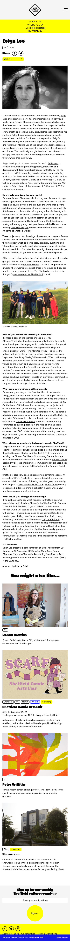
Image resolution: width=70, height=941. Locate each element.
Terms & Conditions (47, 933)
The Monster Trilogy (37, 351)
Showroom (11, 854)
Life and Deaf (44, 221)
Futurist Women (31, 264)
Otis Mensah (19, 418)
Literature (8, 702)
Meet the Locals (35, 28)
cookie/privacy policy (37, 937)
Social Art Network (25, 421)
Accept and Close (62, 937)
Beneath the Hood (20, 217)
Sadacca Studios (19, 453)
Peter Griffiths (14, 784)
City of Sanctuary (51, 519)
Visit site (8, 59)
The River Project (19, 227)
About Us (7, 933)
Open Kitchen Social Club (30, 484)
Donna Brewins (14, 635)
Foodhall (25, 478)
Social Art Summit (42, 428)
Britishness (53, 163)
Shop (16, 933)
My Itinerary (35, 31)
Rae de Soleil (21, 566)
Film (12, 48)
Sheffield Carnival (57, 503)
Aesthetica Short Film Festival (28, 274)
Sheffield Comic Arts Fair (22, 707)
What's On (35, 21)
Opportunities (28, 933)
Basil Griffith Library (47, 453)
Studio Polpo (51, 484)
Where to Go (35, 24)
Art (5, 48)
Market (25, 702)
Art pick (35, 702)
